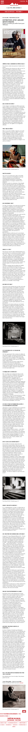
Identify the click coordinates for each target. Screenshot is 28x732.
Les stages (2, 725)
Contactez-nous (3, 723)
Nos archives (8, 725)
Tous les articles (9, 12)
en (21, 1)
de (24, 1)
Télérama (21, 682)
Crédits (13, 727)
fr (20, 1)
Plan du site (15, 725)
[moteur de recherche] (26, 1)
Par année (19, 12)
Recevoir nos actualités (12, 723)
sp (23, 1)
